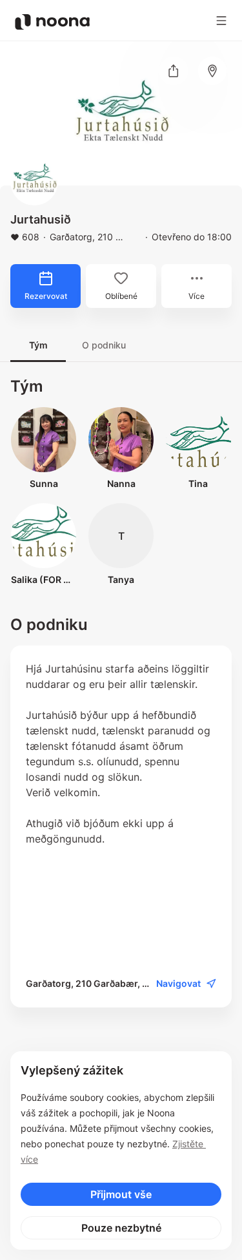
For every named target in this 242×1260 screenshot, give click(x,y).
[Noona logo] (52, 22)
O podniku (104, 344)
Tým (38, 344)
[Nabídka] (221, 20)
